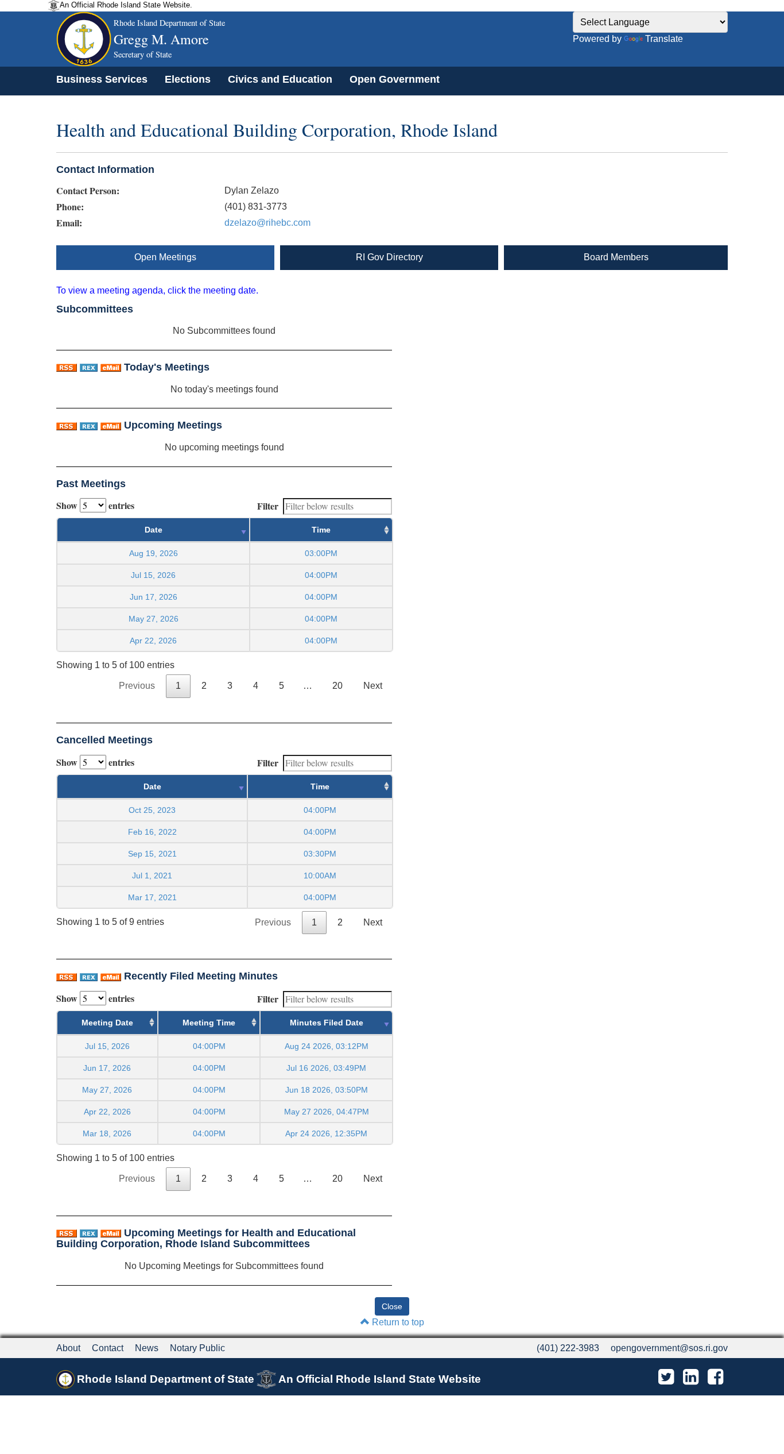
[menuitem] (102, 79)
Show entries (95, 505)
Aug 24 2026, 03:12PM (326, 1046)
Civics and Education (280, 79)
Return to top (397, 1322)
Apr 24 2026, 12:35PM (326, 1133)
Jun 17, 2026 (153, 596)
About (68, 1348)
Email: (69, 223)
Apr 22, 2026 (153, 640)
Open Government (395, 79)
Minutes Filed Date (326, 1022)
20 (337, 686)
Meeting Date (107, 1022)
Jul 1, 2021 (152, 875)
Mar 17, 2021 (152, 897)
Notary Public (197, 1348)
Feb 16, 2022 (152, 831)
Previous (137, 686)
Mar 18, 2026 (107, 1133)
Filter (267, 505)
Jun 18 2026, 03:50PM (326, 1089)
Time (321, 529)
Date (153, 529)
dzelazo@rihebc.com (267, 222)
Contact (107, 1348)
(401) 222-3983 (568, 1348)
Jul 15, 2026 (153, 575)
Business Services (102, 79)
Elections (188, 79)
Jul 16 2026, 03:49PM (326, 1068)
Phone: (70, 206)
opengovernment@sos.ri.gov (669, 1348)
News (146, 1348)
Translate (664, 39)
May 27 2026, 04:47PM (326, 1111)
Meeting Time (209, 1022)
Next (372, 686)
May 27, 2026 (153, 618)
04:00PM (209, 1046)
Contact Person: (87, 190)
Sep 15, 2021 (152, 853)
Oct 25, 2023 (152, 810)
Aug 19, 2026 (153, 553)
